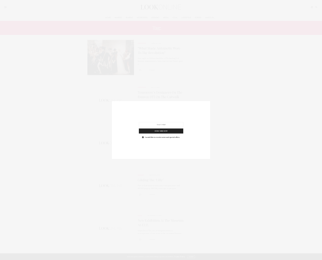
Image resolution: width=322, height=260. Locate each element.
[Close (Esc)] (160, 131)
